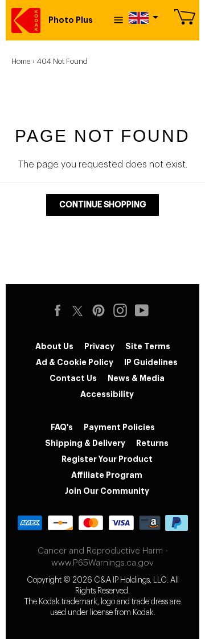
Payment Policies (119, 427)
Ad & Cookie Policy (74, 362)
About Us (54, 346)
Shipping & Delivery (85, 443)
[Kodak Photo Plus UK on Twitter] (77, 309)
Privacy (99, 346)
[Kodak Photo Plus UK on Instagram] (123, 310)
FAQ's (62, 427)
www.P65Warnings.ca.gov (102, 563)
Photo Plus (70, 20)
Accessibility (107, 394)
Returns (152, 443)
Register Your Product (107, 459)
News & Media (136, 378)
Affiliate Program (106, 475)
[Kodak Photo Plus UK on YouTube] (144, 310)
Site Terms (147, 346)
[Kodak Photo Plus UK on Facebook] (60, 310)
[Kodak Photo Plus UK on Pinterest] (101, 310)
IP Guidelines (151, 362)
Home (20, 61)
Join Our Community (107, 491)
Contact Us (73, 378)
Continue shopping (102, 204)
